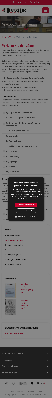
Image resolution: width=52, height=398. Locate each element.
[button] (26, 217)
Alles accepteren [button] (26, 205)
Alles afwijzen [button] (26, 211)
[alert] (26, 199)
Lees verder (33, 199)
